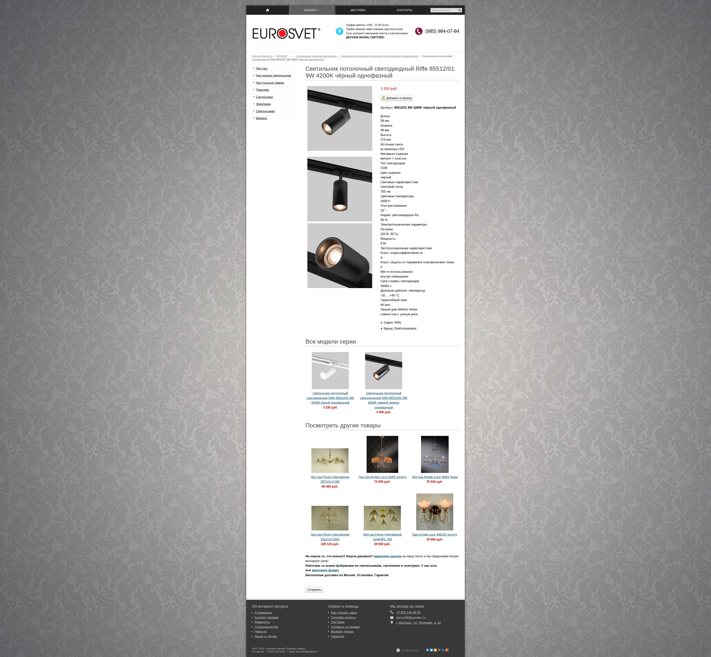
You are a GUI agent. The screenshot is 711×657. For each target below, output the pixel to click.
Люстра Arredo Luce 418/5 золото (382, 477)
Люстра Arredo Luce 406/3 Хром (435, 477)
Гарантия (337, 636)
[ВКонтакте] (428, 650)
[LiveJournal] (443, 650)
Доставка (337, 622)
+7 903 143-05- (406, 612)
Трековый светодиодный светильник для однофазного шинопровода (379, 56)
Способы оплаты (343, 617)
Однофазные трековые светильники (316, 56)
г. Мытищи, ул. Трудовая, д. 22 (418, 622)
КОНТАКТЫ (404, 10)
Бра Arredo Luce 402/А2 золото (435, 534)
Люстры (261, 68)
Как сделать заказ (344, 612)
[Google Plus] (447, 650)
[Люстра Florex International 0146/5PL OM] (382, 518)
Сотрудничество (266, 627)
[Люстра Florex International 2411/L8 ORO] (330, 518)
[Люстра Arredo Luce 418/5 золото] (382, 454)
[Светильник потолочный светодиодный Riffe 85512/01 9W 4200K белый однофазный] (330, 370)
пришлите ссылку (387, 556)
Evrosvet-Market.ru (262, 56)
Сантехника (264, 97)
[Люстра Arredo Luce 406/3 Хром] (434, 454)
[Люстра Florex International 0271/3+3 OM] (330, 460)
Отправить (314, 589)
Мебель (261, 118)
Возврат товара (342, 631)
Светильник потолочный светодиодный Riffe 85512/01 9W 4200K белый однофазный (330, 397)
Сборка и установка (345, 627)
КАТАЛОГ (282, 56)
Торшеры (262, 90)
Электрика (263, 104)
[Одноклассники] (435, 650)
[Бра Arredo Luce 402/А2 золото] (434, 511)
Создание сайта (409, 650)
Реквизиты (262, 622)
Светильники (265, 111)
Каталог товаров (266, 617)
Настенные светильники (273, 75)
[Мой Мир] (439, 650)
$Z (398, 650)
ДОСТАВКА (358, 10)
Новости (261, 631)
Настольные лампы (270, 83)
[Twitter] (431, 650)
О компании (263, 612)
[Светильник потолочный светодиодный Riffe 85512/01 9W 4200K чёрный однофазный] (339, 150)
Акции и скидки (266, 636)
